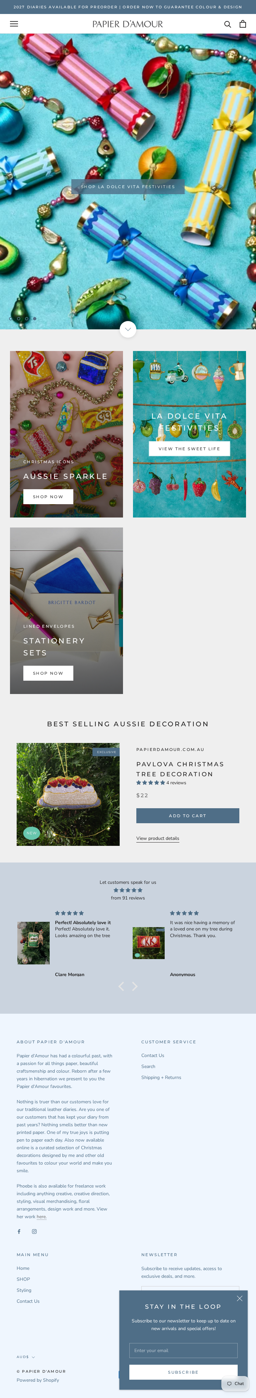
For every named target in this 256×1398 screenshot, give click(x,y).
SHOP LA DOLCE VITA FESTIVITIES (128, 184)
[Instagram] (34, 1231)
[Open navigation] (14, 24)
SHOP (23, 1279)
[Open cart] (243, 24)
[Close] (240, 1298)
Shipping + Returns (161, 1077)
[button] (123, 986)
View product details (157, 838)
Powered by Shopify (38, 1380)
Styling (24, 1290)
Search (148, 1066)
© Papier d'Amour (41, 1371)
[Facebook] (19, 1231)
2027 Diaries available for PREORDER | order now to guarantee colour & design (128, 7)
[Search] (227, 23)
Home (23, 1268)
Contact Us (152, 1055)
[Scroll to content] (128, 329)
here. (42, 1217)
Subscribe (183, 1372)
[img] (128, 890)
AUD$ (23, 1357)
